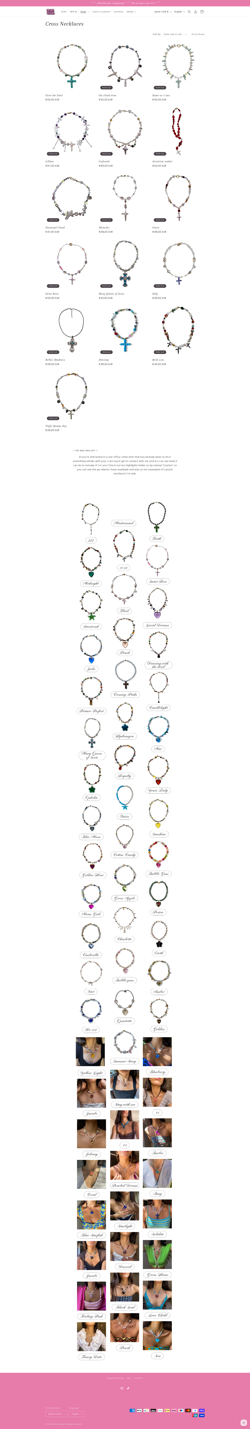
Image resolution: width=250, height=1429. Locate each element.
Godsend (104, 161)
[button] (84, 12)
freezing (104, 359)
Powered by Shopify (73, 1424)
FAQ (129, 1378)
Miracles (104, 227)
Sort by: (157, 34)
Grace (156, 227)
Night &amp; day (56, 425)
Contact (138, 1378)
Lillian (49, 161)
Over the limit (54, 95)
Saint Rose (52, 293)
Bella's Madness (55, 359)
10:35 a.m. (158, 359)
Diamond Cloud (55, 227)
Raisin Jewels (59, 1424)
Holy (155, 293)
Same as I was (161, 95)
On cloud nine (107, 95)
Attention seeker (162, 161)
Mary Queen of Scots (111, 293)
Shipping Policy (115, 1378)
